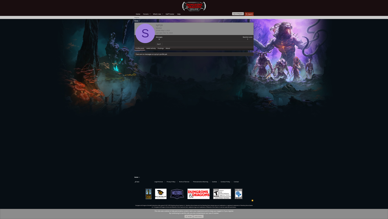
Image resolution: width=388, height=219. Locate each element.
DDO (137, 182)
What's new (157, 14)
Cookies (214, 182)
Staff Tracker (170, 14)
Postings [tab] (161, 48)
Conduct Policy (225, 182)
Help (178, 14)
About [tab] (168, 48)
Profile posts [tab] (139, 48)
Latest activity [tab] (151, 48)
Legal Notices (158, 182)
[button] (150, 14)
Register (136, 17)
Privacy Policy (171, 182)
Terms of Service (184, 182)
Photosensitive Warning (200, 182)
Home (138, 14)
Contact (236, 182)
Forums (146, 14)
